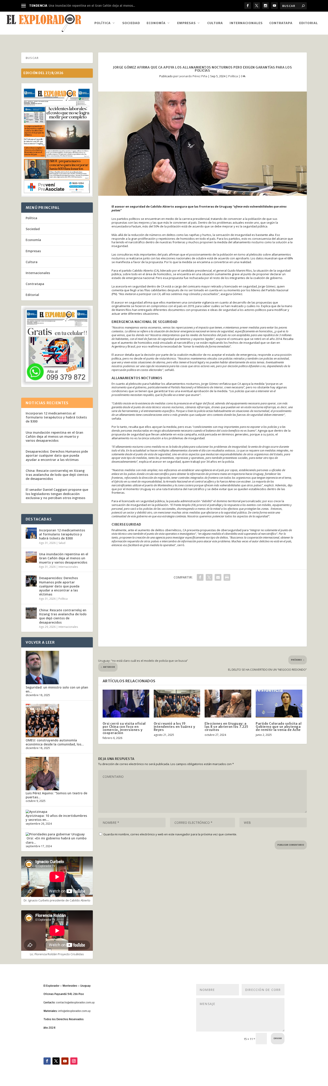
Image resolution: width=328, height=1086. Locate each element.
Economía (156, 23)
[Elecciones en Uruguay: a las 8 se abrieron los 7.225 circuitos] (228, 704)
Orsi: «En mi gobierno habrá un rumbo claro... (56, 840)
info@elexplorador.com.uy (74, 1011)
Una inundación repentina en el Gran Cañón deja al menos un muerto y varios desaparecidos (54, 436)
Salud (61, 543)
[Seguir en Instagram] (73, 1061)
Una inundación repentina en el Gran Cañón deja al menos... (92, 6)
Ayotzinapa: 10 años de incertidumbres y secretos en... (56, 817)
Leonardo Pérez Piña (193, 76)
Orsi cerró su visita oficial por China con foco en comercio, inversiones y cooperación (124, 728)
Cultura (215, 23)
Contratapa (281, 23)
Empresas (186, 23)
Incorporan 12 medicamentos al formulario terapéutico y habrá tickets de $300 (56, 417)
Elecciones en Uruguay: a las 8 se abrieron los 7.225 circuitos (226, 727)
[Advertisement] (202, 615)
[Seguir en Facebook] (47, 1061)
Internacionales (246, 23)
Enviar (278, 1038)
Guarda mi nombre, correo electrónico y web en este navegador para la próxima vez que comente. (170, 834)
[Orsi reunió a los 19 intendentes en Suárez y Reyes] (177, 704)
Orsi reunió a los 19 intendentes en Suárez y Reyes (174, 727)
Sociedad (131, 23)
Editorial (308, 23)
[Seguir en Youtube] (65, 1061)
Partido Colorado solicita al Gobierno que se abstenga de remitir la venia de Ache (278, 727)
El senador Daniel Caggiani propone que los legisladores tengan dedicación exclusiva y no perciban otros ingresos (57, 493)
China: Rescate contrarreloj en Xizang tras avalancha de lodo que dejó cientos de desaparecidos (57, 474)
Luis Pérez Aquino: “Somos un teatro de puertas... (56, 795)
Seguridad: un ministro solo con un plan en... (57, 689)
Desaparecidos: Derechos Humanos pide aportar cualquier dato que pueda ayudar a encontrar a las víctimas (57, 455)
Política (102, 23)
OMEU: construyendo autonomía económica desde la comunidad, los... (55, 742)
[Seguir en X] (56, 1061)
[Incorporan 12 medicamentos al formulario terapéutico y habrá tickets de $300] (31, 533)
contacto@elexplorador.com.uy (75, 1002)
